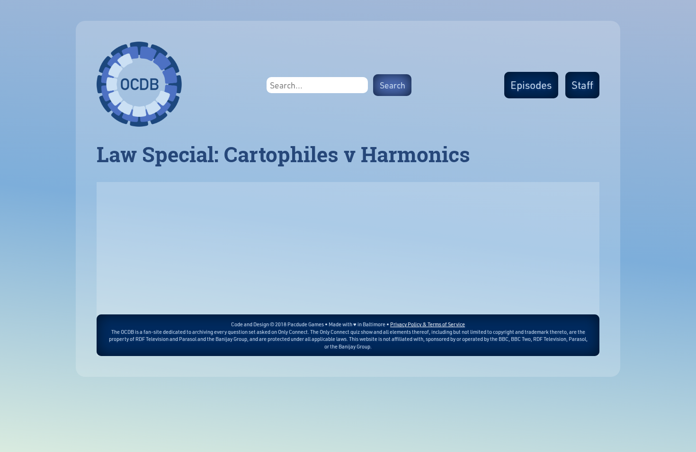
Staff (582, 85)
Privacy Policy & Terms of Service (427, 324)
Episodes (531, 85)
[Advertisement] (348, 248)
